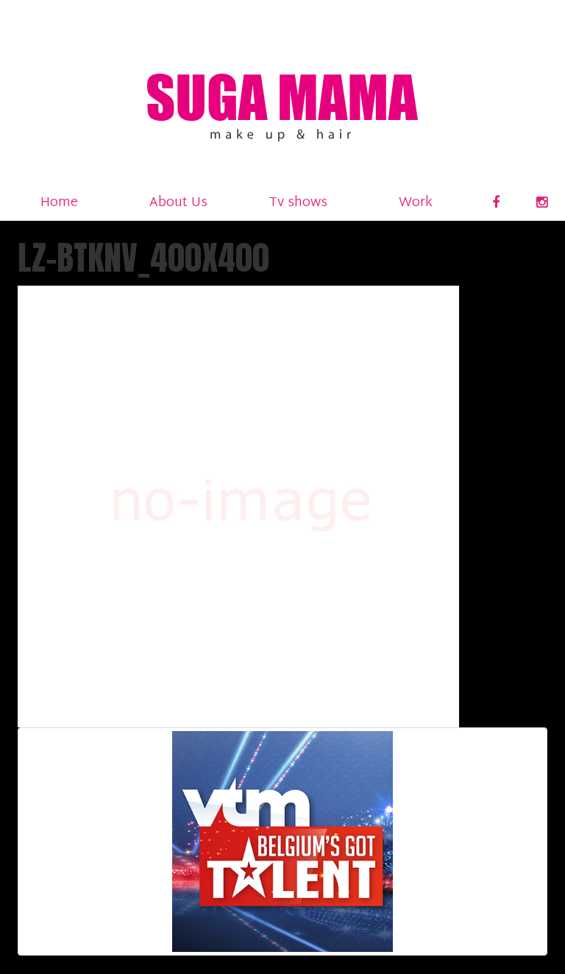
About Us (178, 203)
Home (59, 203)
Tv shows (298, 203)
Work (416, 203)
